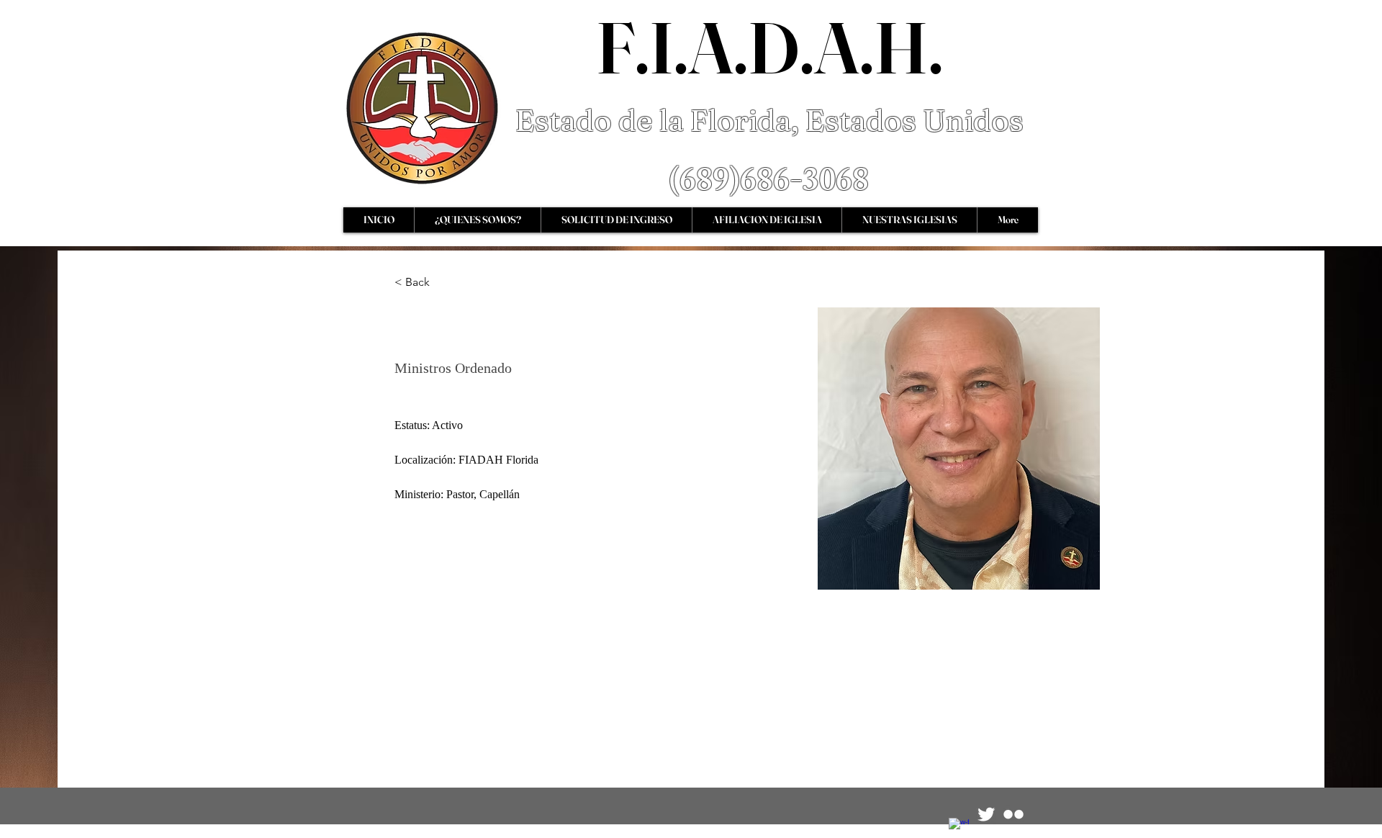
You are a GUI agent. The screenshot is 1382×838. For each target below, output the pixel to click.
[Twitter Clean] (986, 814)
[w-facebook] (959, 828)
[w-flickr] (1013, 814)
